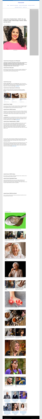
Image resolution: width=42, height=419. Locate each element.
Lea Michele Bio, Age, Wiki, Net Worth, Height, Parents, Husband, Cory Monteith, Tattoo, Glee (15, 412)
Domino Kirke (18, 119)
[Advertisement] (15, 13)
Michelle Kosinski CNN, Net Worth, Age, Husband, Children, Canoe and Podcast (15, 400)
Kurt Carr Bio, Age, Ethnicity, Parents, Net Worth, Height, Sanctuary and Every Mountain (7, 400)
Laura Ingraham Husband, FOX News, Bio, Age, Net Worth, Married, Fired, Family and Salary (23, 400)
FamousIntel (21, 2)
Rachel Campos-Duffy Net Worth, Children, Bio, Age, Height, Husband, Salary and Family (23, 412)
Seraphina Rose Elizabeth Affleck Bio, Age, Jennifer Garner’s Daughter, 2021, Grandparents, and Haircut (7, 412)
